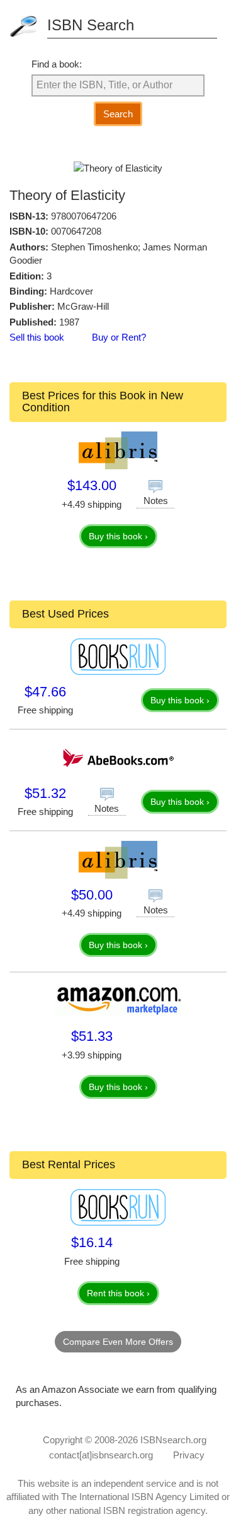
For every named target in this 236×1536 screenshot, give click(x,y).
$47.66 (45, 692)
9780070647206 (83, 216)
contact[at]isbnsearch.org (101, 1455)
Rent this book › (118, 1293)
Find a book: (56, 64)
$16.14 (92, 1242)
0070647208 (76, 231)
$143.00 (91, 485)
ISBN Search (90, 24)
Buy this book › (118, 536)
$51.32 (45, 793)
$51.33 (92, 1036)
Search (118, 113)
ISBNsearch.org (173, 1439)
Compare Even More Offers (118, 1342)
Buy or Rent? (119, 337)
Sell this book (36, 337)
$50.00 (92, 895)
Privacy (189, 1455)
